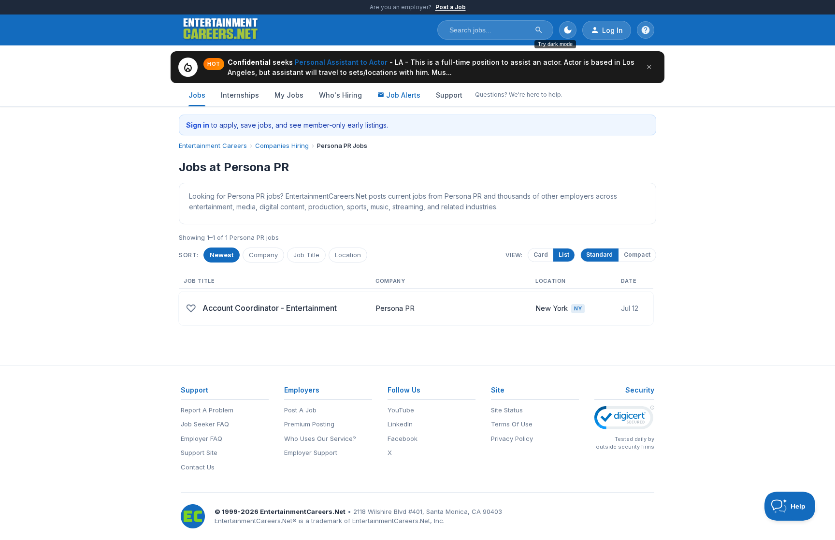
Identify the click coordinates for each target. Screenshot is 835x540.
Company (263, 255)
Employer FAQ (201, 438)
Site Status (507, 410)
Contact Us (198, 467)
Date (628, 280)
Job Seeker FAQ (205, 424)
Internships (240, 95)
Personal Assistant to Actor (341, 62)
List (563, 254)
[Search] (539, 30)
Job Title (306, 255)
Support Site (199, 452)
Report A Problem (207, 410)
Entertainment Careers (213, 145)
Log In (612, 30)
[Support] (645, 30)
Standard (599, 254)
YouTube (401, 410)
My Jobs (288, 95)
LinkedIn (400, 424)
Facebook (403, 438)
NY (578, 308)
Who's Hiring (340, 95)
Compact (637, 254)
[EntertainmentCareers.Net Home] (220, 30)
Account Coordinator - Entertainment (269, 308)
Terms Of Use (512, 424)
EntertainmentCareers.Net (303, 511)
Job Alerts (403, 95)
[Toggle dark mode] (567, 30)
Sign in (197, 125)
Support (449, 95)
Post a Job (450, 7)
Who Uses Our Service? (320, 438)
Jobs (196, 95)
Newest (221, 255)
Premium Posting (309, 424)
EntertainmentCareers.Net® (256, 521)
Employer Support (310, 452)
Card (540, 254)
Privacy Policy (512, 438)
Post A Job (300, 410)
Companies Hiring (282, 145)
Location (348, 255)
